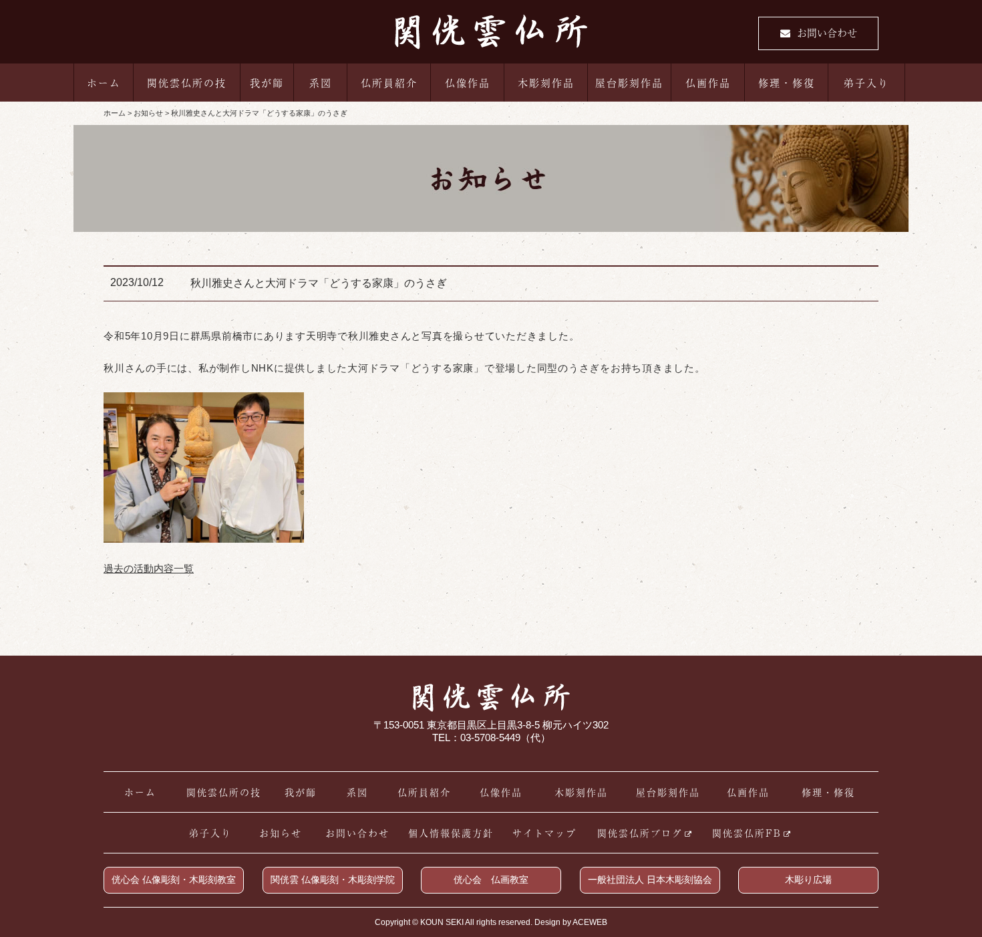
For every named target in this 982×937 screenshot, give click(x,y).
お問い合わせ (827, 32)
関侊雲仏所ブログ (640, 832)
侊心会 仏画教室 (491, 879)
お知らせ (280, 832)
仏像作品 (467, 83)
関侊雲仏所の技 (186, 83)
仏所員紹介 (389, 83)
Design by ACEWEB (570, 922)
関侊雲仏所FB (747, 832)
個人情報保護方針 (451, 832)
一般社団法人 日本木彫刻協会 (650, 879)
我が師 (267, 83)
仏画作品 (708, 83)
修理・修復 (786, 83)
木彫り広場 (808, 879)
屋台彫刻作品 (629, 83)
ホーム (104, 83)
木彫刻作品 (546, 83)
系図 (320, 83)
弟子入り (866, 83)
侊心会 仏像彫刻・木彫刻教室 (174, 879)
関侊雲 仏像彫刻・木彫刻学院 (333, 879)
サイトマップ (544, 832)
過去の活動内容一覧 (149, 568)
